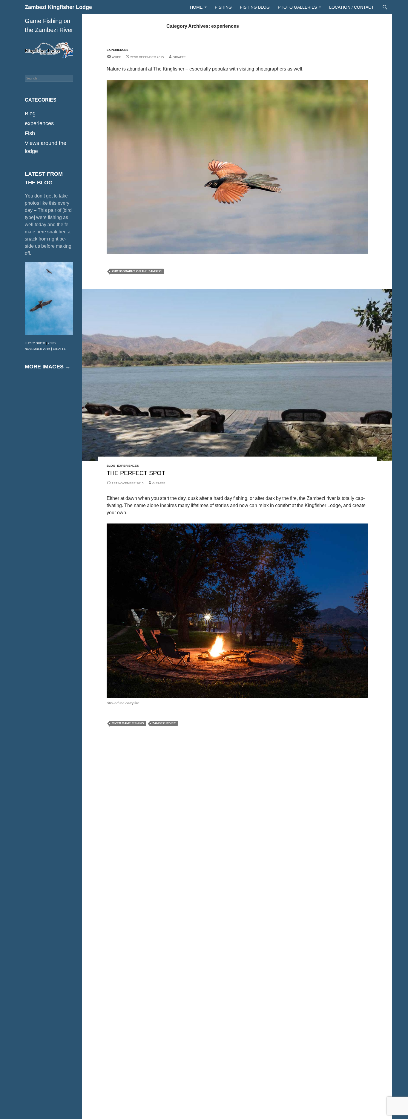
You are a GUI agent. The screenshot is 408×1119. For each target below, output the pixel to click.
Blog (111, 465)
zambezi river (164, 723)
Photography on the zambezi (137, 271)
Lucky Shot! (35, 343)
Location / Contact (351, 7)
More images (47, 367)
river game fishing (128, 723)
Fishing (223, 7)
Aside (116, 57)
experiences (117, 49)
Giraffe (179, 57)
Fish (30, 133)
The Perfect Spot (136, 473)
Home (196, 7)
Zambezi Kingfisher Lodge (58, 7)
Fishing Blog (255, 7)
